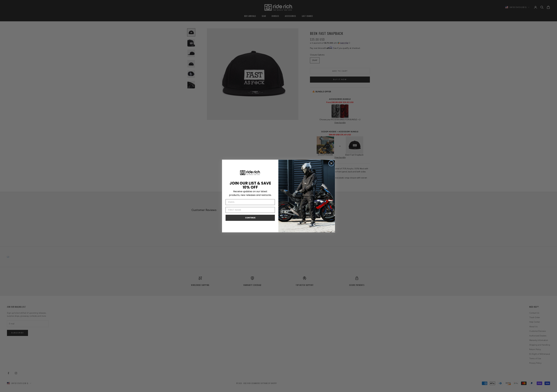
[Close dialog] (331, 163)
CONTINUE (250, 217)
